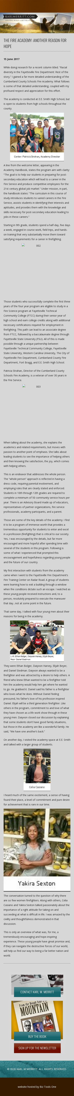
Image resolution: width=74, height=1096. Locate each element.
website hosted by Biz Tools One (37, 1086)
